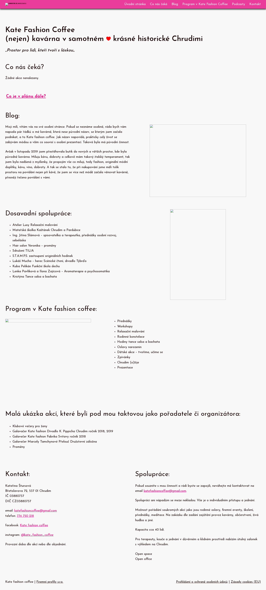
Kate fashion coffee (34, 525)
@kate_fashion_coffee (37, 535)
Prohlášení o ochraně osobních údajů (202, 581)
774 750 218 (25, 516)
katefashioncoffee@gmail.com (35, 510)
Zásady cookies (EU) (246, 581)
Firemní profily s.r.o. (49, 581)
